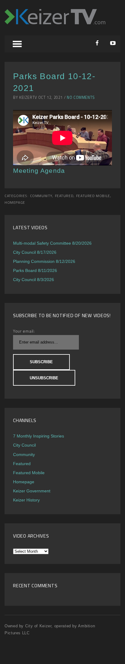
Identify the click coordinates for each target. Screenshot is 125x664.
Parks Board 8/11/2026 (35, 270)
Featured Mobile (93, 196)
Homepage (15, 202)
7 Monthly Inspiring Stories (38, 436)
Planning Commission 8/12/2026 (44, 261)
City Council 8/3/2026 (33, 279)
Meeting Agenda (39, 170)
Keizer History (26, 500)
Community (41, 196)
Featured (64, 196)
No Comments (81, 97)
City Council (24, 445)
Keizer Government (31, 490)
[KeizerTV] (55, 22)
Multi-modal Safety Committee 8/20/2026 (52, 243)
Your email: (24, 331)
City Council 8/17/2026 (34, 252)
